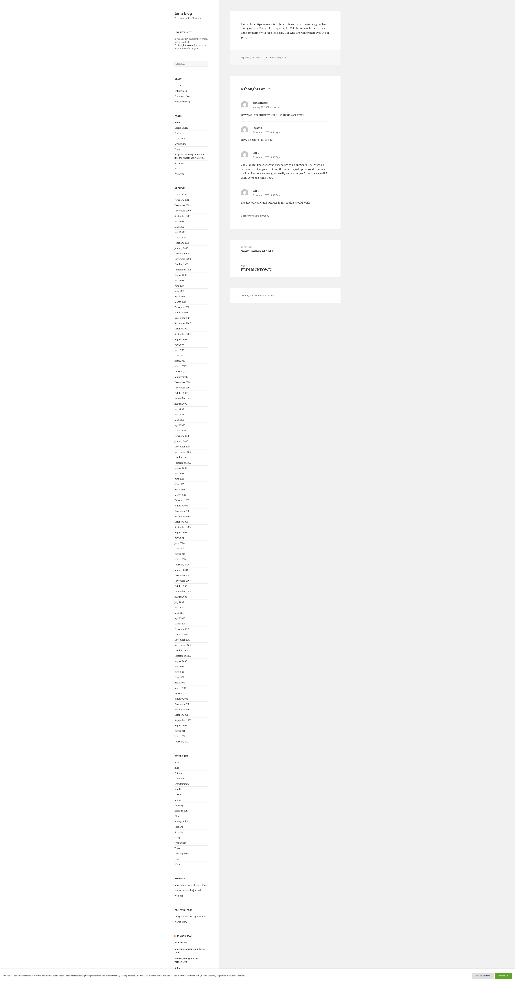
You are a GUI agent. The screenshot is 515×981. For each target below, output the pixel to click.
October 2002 (181, 650)
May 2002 (179, 677)
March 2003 (180, 623)
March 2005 (180, 494)
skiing (177, 837)
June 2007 (179, 350)
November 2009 (182, 210)
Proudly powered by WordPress (257, 295)
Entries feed (180, 90)
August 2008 (180, 275)
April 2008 (179, 296)
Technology (180, 842)
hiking (177, 800)
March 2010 (180, 194)
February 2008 (181, 307)
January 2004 (181, 570)
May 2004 (179, 548)
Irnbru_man (185, 936)
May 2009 (179, 226)
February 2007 (181, 371)
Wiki (176, 168)
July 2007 (179, 344)
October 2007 (181, 328)
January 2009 (181, 248)
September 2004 (182, 527)
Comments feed (182, 96)
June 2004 (179, 543)
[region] (257, 975)
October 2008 (181, 264)
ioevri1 (257, 128)
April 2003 (179, 618)
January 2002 (181, 698)
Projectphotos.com (184, 45)
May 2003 (179, 612)
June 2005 (179, 478)
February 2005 (181, 500)
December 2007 (182, 317)
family (177, 789)
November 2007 (182, 323)
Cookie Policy (181, 127)
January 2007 (181, 376)
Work (177, 864)
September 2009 (182, 216)
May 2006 (179, 419)
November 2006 (182, 387)
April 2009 (179, 232)
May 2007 (179, 355)
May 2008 (179, 291)
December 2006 (182, 382)
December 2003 (182, 575)
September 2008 (182, 269)
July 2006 (179, 409)
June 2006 (179, 414)
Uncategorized (181, 853)
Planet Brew (180, 921)
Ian (266, 57)
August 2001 (180, 725)
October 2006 (181, 393)
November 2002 (182, 645)
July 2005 (179, 473)
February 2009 (181, 242)
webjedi (178, 895)
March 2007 (180, 366)
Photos (177, 149)
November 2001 (182, 709)
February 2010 (181, 199)
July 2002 (179, 666)
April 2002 (179, 682)
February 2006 (181, 435)
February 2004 (181, 564)
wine (177, 859)
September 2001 (182, 720)
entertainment (182, 783)
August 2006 (180, 403)
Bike (176, 767)
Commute (179, 778)
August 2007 (180, 339)
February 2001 (181, 741)
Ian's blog (183, 13)
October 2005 (181, 457)
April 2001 (179, 730)
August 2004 (180, 532)
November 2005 (182, 452)
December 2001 (182, 704)
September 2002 (182, 655)
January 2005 (181, 505)
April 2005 (179, 489)
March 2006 (180, 430)
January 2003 (181, 634)
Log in (177, 85)
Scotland (178, 826)
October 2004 (181, 521)
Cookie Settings (483, 975)
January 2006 (181, 441)
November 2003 (182, 580)
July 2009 (179, 221)
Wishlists (179, 173)
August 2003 (180, 596)
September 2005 (182, 462)
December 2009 (182, 205)
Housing (178, 805)
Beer (176, 762)
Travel (177, 848)
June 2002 (179, 671)
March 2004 (180, 559)
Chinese (178, 773)
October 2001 (181, 714)
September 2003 (182, 591)
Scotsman (179, 163)
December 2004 (182, 511)
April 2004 (179, 553)
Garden (178, 794)
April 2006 (179, 425)
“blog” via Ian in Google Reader (190, 916)
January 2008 (181, 312)
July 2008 (179, 280)
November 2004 (182, 516)
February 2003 (181, 629)
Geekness (179, 133)
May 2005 (179, 484)
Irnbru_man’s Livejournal (187, 890)
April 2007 (179, 360)
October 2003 (181, 586)
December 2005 (182, 446)
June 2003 (179, 607)
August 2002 (180, 661)
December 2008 (182, 253)
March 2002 (180, 688)
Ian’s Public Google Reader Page (190, 885)
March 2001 (180, 736)
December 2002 (182, 639)
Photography (181, 821)
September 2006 (182, 398)
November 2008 (182, 258)
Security (178, 832)
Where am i (180, 942)
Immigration (180, 810)
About (177, 122)
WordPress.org (182, 101)
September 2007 (182, 334)
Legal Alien (180, 138)
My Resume (180, 143)
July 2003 (179, 602)
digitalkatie (260, 102)
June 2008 (179, 285)
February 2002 (181, 693)
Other (177, 816)
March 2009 (180, 237)
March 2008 (180, 301)
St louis (178, 968)
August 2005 (180, 468)
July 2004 (179, 537)
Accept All (503, 975)
